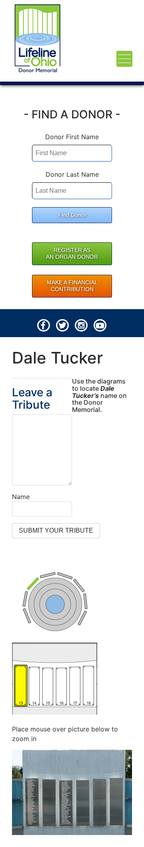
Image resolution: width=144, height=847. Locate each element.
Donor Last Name (72, 174)
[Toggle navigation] (124, 59)
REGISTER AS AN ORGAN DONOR (72, 253)
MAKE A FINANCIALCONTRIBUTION (72, 286)
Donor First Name (72, 137)
